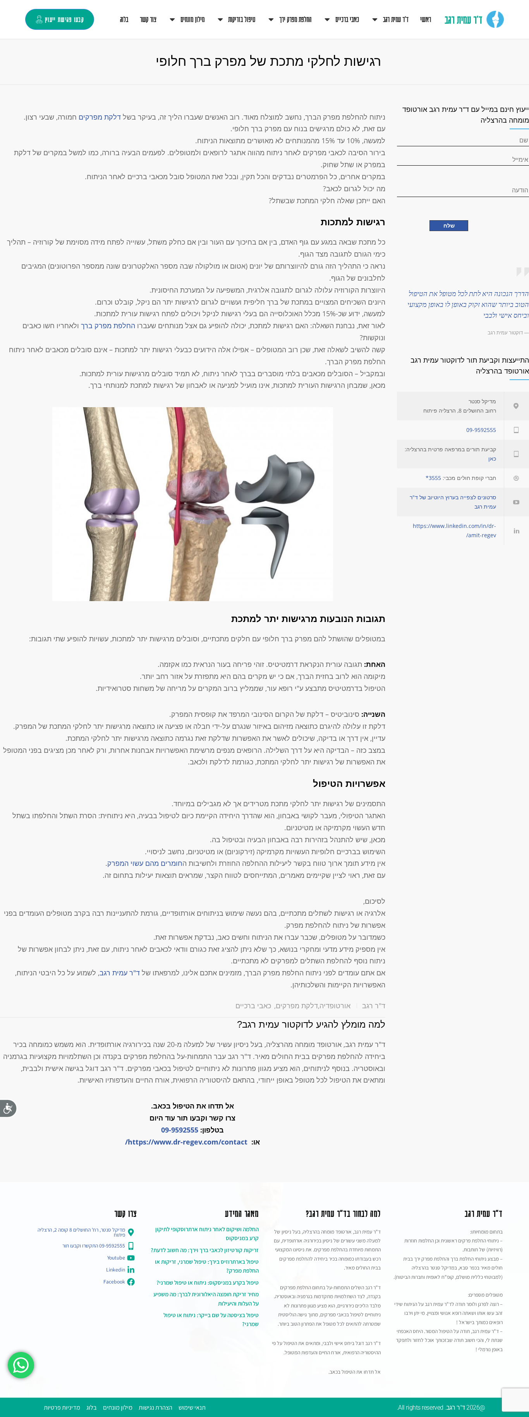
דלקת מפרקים (100, 117)
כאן (492, 458)
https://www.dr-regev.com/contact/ (186, 1141)
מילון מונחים (192, 19)
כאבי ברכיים (347, 19)
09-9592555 (179, 1129)
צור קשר (148, 19)
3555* (433, 477)
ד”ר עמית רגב (396, 19)
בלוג (124, 19)
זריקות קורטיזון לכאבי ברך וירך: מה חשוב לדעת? (205, 1250)
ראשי (425, 19)
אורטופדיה (334, 1005)
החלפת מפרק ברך (108, 325)
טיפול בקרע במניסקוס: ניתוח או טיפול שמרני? (207, 1282)
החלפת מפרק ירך (295, 19)
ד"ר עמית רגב (120, 972)
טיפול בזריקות (241, 19)
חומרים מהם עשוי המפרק (144, 863)
